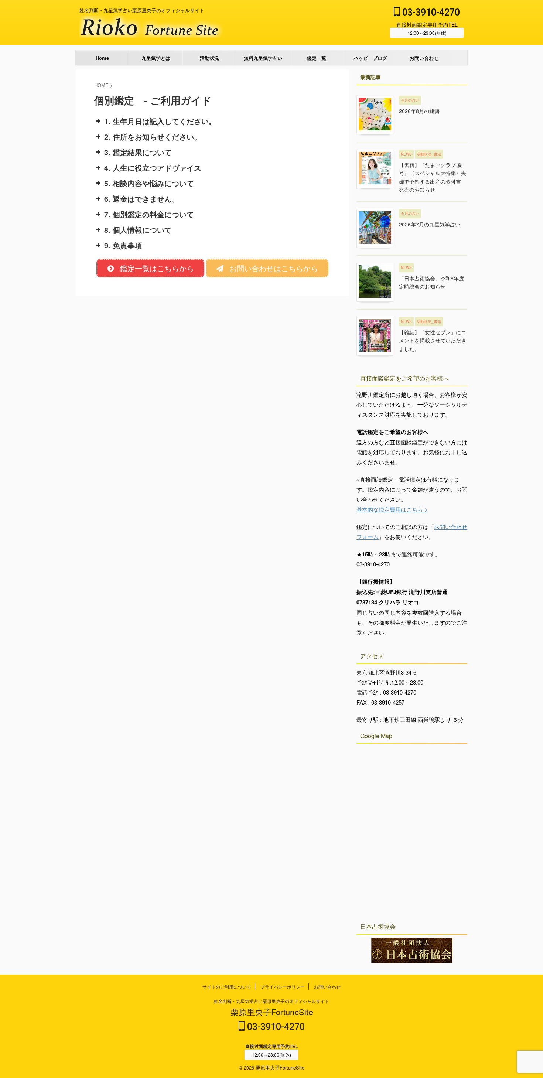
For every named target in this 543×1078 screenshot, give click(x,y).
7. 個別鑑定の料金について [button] (149, 214)
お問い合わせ (424, 57)
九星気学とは (155, 57)
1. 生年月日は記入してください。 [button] (160, 121)
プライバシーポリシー (282, 986)
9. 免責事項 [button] (123, 245)
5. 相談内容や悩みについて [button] (149, 183)
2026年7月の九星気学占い (429, 224)
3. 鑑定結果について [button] (138, 152)
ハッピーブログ (370, 57)
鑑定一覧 (316, 57)
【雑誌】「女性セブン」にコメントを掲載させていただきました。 (432, 340)
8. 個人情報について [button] (138, 229)
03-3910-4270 (430, 12)
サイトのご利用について (226, 986)
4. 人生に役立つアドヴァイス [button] (152, 167)
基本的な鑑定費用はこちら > (392, 509)
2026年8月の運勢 (419, 111)
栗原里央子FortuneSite (271, 1011)
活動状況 (209, 57)
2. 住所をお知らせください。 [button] (152, 136)
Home (102, 57)
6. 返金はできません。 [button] (141, 198)
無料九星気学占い (263, 57)
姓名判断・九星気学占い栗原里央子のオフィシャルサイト (271, 1001)
